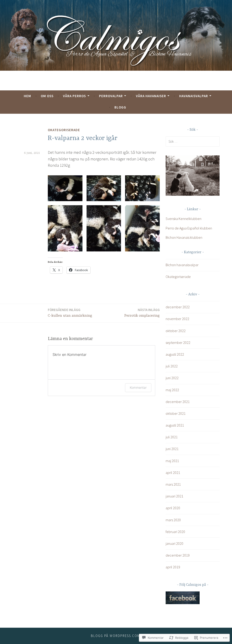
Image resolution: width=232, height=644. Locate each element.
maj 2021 (172, 460)
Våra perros (74, 96)
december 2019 (178, 555)
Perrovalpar (111, 96)
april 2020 (173, 508)
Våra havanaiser (151, 96)
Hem (27, 96)
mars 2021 (173, 484)
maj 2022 (172, 390)
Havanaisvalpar (193, 96)
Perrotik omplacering (142, 313)
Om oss (47, 96)
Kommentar (138, 387)
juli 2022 (172, 366)
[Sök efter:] (193, 141)
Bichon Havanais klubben (184, 237)
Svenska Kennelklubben (183, 218)
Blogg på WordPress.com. (116, 636)
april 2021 (173, 472)
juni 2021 (172, 448)
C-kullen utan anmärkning (70, 313)
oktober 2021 (176, 413)
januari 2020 (174, 543)
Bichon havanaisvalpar (182, 265)
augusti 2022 (175, 354)
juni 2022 (172, 378)
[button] (65, 188)
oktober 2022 (176, 330)
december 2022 (178, 307)
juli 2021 (172, 437)
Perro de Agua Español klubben (189, 228)
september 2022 (178, 342)
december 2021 (178, 401)
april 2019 (173, 567)
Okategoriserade (64, 130)
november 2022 (177, 318)
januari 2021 (174, 496)
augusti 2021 (175, 425)
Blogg (120, 107)
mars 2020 (173, 520)
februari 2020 (175, 531)
